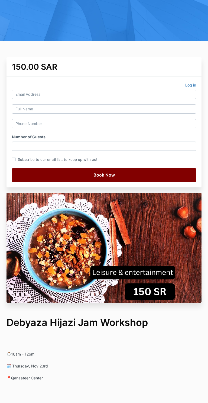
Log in (190, 85)
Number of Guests (29, 137)
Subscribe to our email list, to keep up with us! (57, 159)
